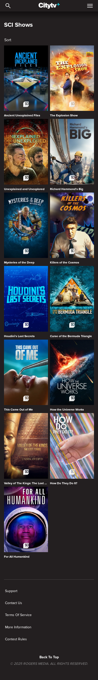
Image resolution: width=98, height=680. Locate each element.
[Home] (49, 6)
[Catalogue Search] (8, 6)
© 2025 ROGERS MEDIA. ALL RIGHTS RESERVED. (49, 664)
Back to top (49, 657)
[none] (11, 591)
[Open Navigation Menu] (90, 6)
